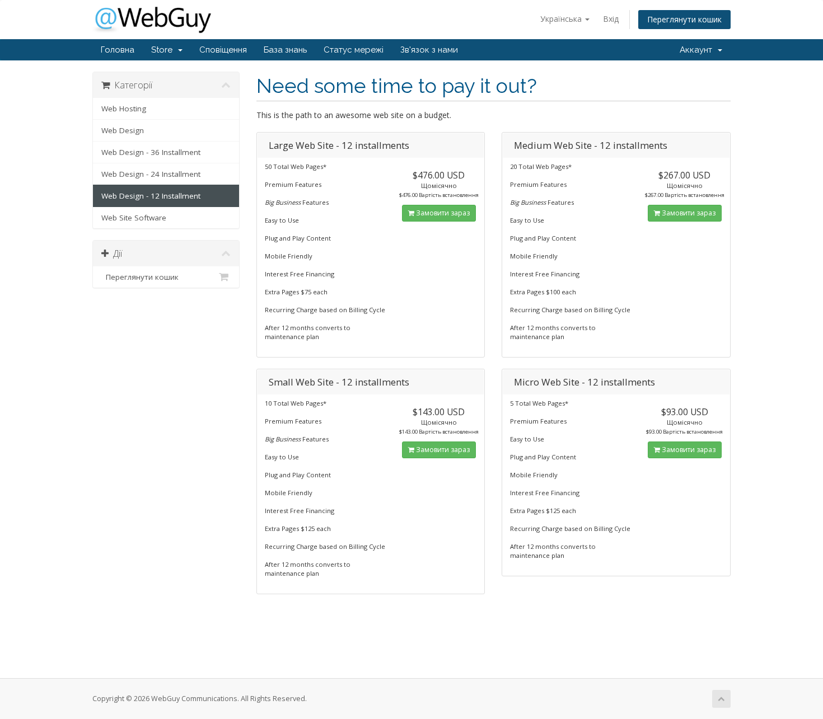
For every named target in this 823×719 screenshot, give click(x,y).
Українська (562, 18)
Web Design (122, 130)
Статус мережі (354, 50)
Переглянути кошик (684, 19)
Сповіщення (223, 50)
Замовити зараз (442, 213)
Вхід (611, 18)
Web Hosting (123, 109)
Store (164, 50)
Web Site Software (133, 218)
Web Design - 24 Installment (150, 174)
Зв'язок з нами (429, 50)
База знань (285, 50)
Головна (117, 50)
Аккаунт (698, 50)
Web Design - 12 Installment (150, 196)
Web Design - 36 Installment (150, 152)
